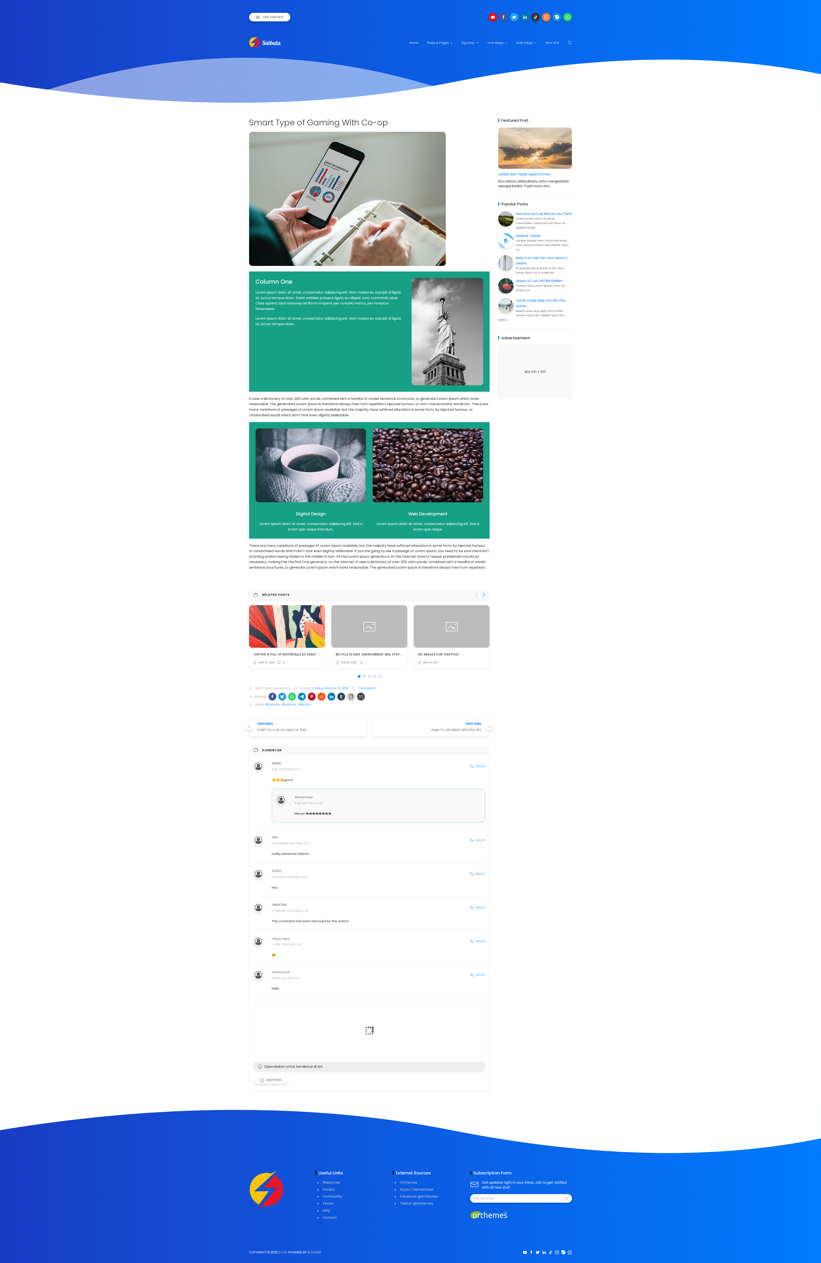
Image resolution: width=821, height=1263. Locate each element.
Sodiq (277, 871)
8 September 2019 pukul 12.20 (291, 843)
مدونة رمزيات (280, 938)
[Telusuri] (570, 42)
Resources (331, 1182)
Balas (480, 766)
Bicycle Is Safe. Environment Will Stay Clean (290, 654)
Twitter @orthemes (416, 1203)
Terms (328, 1203)
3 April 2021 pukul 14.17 (286, 978)
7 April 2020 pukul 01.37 (287, 944)
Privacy (329, 1189)
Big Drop (468, 43)
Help (326, 1210)
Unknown (279, 905)
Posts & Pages (438, 43)
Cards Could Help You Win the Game (448, 654)
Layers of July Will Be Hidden (539, 280)
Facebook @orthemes (419, 1196)
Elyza (282, 1252)
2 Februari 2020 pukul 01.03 (290, 911)
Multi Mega (524, 43)
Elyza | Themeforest (417, 1189)
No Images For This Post (356, 654)
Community (332, 1196)
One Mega (495, 43)
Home (413, 43)
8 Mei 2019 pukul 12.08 (286, 769)
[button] (272, 696)
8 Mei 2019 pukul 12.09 (308, 803)
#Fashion (272, 704)
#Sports (304, 704)
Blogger (314, 1252)
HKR (274, 837)
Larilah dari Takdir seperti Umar (524, 174)
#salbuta (289, 704)
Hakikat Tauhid (528, 235)
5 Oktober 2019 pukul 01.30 (289, 877)
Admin (276, 763)
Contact (330, 1217)
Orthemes (408, 1182)
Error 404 (552, 43)
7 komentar (366, 688)
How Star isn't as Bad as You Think (544, 213)
